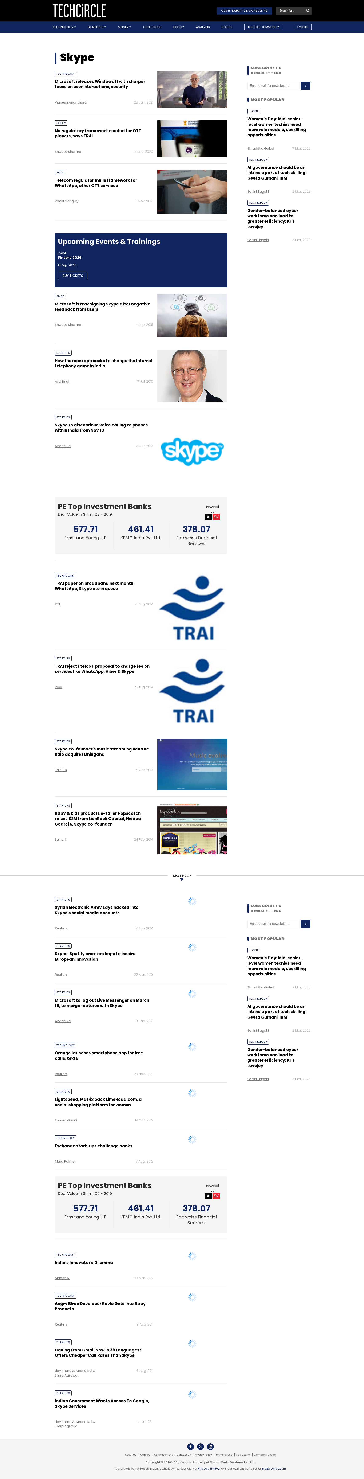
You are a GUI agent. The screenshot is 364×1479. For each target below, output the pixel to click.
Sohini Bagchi (258, 191)
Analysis (203, 27)
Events (302, 27)
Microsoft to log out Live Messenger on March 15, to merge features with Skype (102, 1003)
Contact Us (183, 1454)
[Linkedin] (210, 1446)
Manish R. (62, 1278)
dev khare (63, 1370)
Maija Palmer (65, 1161)
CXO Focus (152, 27)
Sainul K (61, 770)
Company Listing (265, 1454)
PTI (57, 604)
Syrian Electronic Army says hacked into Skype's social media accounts (97, 910)
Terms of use (224, 1454)
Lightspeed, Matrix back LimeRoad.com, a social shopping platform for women (98, 1102)
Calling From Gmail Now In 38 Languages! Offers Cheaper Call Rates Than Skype (98, 1352)
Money (123, 27)
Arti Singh (62, 381)
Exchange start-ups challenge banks (93, 1146)
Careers (145, 1454)
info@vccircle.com (274, 1468)
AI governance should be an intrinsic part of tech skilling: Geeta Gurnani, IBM (276, 173)
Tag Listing (243, 1454)
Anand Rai (63, 446)
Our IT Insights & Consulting (244, 11)
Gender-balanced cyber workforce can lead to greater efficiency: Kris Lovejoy (272, 219)
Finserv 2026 (70, 257)
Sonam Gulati (66, 1120)
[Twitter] (200, 1446)
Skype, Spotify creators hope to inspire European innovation (95, 956)
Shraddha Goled (260, 148)
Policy (178, 27)
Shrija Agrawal (66, 1375)
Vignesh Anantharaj (71, 102)
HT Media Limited (208, 1468)
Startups (96, 27)
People (227, 27)
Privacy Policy (203, 1454)
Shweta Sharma (68, 151)
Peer (59, 687)
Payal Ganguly (66, 201)
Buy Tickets (72, 275)
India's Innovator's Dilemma (84, 1262)
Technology (63, 27)
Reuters (61, 928)
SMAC (60, 173)
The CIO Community (263, 27)
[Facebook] (190, 1446)
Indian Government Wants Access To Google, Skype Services (102, 1403)
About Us (130, 1454)
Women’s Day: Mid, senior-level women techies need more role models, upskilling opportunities (276, 127)
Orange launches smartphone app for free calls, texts (99, 1055)
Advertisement (163, 1454)
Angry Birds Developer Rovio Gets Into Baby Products (100, 1306)
